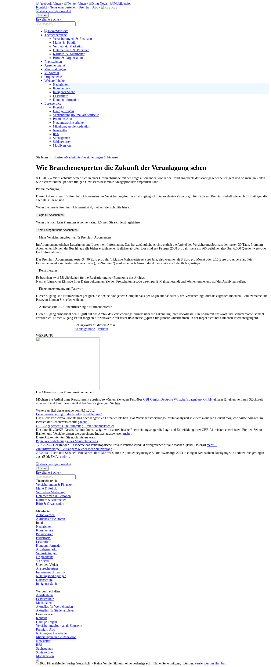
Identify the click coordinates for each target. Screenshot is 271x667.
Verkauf (103, 329)
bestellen (70, 7)
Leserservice (52, 103)
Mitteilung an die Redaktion (71, 126)
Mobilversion (62, 145)
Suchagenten (61, 138)
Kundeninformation (66, 99)
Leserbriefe (60, 96)
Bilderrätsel (43, 538)
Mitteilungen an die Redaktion (56, 637)
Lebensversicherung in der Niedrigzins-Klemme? (69, 414)
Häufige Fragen (63, 111)
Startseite (62, 31)
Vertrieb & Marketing (68, 46)
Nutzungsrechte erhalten (69, 122)
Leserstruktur (45, 599)
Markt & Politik (64, 42)
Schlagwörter (62, 141)
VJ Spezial (51, 73)
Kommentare (61, 88)
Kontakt (41, 7)
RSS (114, 7)
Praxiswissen (53, 61)
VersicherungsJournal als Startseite (76, 115)
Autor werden (45, 515)
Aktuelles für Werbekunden (54, 606)
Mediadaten (44, 603)
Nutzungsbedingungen (51, 576)
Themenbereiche (55, 35)
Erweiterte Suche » (48, 19)
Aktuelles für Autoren (50, 519)
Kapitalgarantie (85, 329)
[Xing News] (98, 3)
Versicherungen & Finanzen (72, 38)
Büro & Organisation (68, 58)
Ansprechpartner (47, 568)
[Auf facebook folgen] (49, 3)
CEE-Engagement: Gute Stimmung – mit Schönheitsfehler (75, 426)
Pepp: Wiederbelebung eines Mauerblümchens (67, 441)
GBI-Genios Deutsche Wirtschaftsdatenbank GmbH (178, 399)
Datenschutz (44, 580)
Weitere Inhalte (54, 80)
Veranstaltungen (55, 69)
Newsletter (57, 7)
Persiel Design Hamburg (211, 663)
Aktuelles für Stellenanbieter (55, 610)
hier (117, 403)
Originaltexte (53, 77)
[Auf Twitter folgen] (75, 3)
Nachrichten (61, 84)
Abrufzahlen (44, 595)
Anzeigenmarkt (54, 65)
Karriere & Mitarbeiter (68, 54)
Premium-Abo (88, 7)
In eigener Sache (64, 92)
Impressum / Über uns (50, 572)
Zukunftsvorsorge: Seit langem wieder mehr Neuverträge (74, 449)
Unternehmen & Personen (71, 50)
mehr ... (85, 422)
